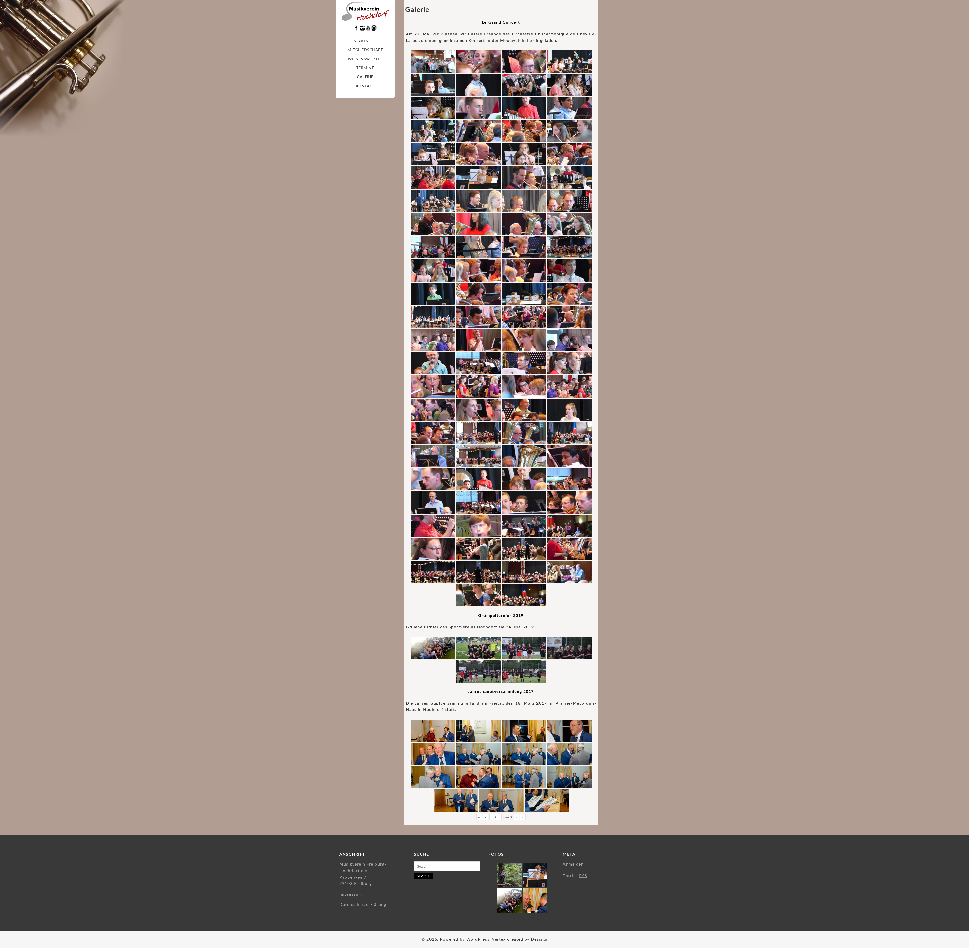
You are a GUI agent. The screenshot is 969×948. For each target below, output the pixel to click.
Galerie (365, 77)
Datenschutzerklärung (362, 905)
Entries (575, 876)
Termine (365, 68)
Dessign (539, 939)
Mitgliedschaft (365, 50)
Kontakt (365, 86)
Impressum (350, 894)
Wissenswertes (365, 59)
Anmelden (573, 864)
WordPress (478, 939)
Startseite (365, 41)
